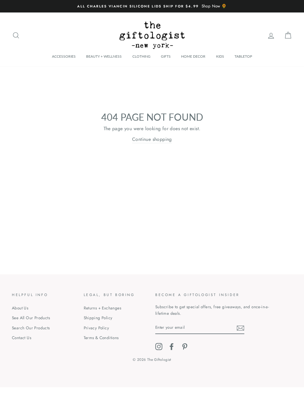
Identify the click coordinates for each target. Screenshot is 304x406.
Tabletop (243, 56)
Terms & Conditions (101, 338)
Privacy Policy (96, 328)
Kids (220, 56)
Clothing (141, 56)
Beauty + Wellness (104, 56)
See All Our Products (31, 318)
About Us (20, 308)
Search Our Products (31, 328)
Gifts (166, 56)
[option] (152, 6)
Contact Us (21, 338)
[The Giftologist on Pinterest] (184, 346)
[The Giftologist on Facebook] (171, 346)
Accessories (64, 56)
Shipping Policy (98, 318)
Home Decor (193, 56)
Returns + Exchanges (102, 308)
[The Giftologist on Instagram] (158, 346)
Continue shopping (152, 139)
